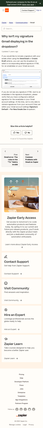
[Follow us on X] (25, 409)
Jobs (21, 389)
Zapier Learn (9, 358)
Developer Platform (22, 382)
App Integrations (21, 400)
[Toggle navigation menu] (3, 10)
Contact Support (11, 273)
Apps (11, 22)
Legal (25, 425)
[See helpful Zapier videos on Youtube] (29, 409)
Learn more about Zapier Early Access (21, 244)
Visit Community (11, 300)
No (29, 133)
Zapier (4, 22)
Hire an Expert (10, 329)
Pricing (21, 374)
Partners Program (21, 403)
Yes (17, 133)
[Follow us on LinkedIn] (21, 409)
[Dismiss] (40, 3)
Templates (21, 396)
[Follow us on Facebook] (16, 409)
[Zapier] (21, 415)
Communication (22, 22)
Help (21, 378)
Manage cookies (15, 425)
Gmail (32, 22)
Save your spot (28, 5)
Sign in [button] (38, 10)
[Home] (7, 10)
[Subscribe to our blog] (33, 409)
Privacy (31, 425)
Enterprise (21, 392)
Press (22, 385)
